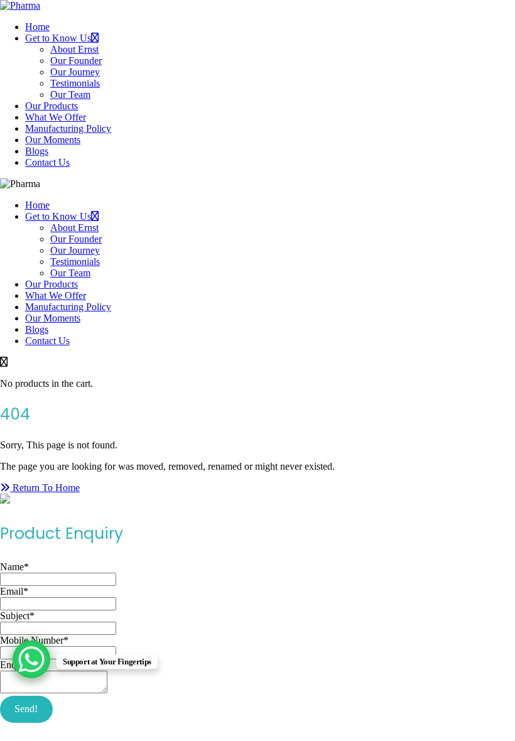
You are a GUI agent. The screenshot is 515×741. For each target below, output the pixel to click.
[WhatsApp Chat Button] (31, 659)
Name (14, 566)
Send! (26, 708)
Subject (17, 615)
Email (14, 591)
